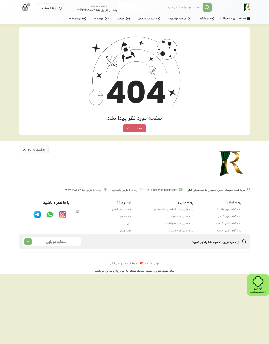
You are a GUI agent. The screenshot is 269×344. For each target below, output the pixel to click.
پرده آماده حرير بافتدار (229, 209)
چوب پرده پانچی (121, 209)
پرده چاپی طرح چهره (182, 216)
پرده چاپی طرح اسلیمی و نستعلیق (173, 209)
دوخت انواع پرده (177, 18)
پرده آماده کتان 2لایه (229, 230)
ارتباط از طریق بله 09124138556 (83, 190)
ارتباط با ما (75, 18)
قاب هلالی (125, 230)
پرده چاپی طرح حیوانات (179, 223)
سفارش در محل (146, 18)
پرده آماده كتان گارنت (229, 223)
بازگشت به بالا (36, 149)
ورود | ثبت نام (48, 7)
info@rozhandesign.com (162, 190)
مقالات (121, 18)
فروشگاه (204, 18)
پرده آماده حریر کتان (230, 216)
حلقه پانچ (125, 216)
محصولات (134, 128)
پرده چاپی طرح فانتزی (181, 230)
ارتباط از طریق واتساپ (125, 190)
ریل (129, 223)
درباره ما (99, 18)
